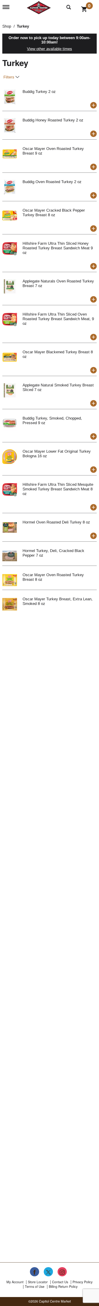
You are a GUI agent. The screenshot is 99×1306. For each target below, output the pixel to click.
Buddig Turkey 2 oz (39, 91)
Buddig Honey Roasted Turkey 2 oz (53, 120)
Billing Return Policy (63, 1286)
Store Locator (38, 1282)
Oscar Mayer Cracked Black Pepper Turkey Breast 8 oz (54, 212)
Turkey (23, 26)
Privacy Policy (83, 1282)
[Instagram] (62, 1271)
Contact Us (60, 1282)
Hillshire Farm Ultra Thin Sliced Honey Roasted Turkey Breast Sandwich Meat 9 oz (58, 248)
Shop (6, 26)
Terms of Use (34, 1286)
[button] (93, 105)
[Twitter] (48, 1271)
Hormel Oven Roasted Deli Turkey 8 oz (56, 522)
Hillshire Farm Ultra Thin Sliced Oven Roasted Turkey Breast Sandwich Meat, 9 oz (58, 319)
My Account (14, 1282)
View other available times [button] (49, 49)
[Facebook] (34, 1271)
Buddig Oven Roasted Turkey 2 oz (52, 182)
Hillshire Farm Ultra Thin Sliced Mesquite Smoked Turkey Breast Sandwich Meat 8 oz (58, 489)
